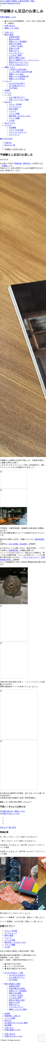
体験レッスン (9, 67)
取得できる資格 (15, 44)
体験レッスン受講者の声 (19, 76)
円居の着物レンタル (8, 17)
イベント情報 (14, 114)
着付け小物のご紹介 (17, 58)
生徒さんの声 (14, 48)
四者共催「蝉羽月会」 (23, 163)
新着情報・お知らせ (12, 1016)
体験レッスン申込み (17, 79)
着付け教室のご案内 (12, 984)
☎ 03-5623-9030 (6, 139)
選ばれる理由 (14, 39)
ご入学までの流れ (16, 46)
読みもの (8, 102)
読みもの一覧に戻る (8, 827)
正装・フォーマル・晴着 (19, 100)
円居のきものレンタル (13, 1036)
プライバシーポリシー (18, 132)
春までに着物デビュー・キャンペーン (24, 60)
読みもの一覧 (9, 145)
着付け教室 (8, 34)
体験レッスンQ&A (16, 74)
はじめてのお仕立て (17, 83)
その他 (11, 121)
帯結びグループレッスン (19, 62)
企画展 (7, 90)
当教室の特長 (14, 37)
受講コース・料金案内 (18, 41)
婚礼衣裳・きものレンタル (19, 116)
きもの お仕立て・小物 (13, 973)
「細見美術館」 (39, 539)
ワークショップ (15, 107)
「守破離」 (4, 166)
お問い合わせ (9, 26)
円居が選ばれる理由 (17, 988)
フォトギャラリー (16, 53)
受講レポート (14, 51)
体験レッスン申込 (11, 28)
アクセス (8, 125)
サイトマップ (14, 134)
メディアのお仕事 (16, 130)
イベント (8, 93)
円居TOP (8, 143)
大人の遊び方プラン (17, 86)
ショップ (8, 81)
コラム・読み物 (15, 104)
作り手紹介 (13, 88)
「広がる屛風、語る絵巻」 (18, 544)
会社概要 (12, 127)
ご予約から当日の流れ (18, 69)
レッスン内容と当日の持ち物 (20, 72)
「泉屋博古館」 (13, 550)
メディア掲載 (14, 118)
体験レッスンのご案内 (18, 1009)
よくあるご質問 (15, 55)
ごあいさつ (8, 32)
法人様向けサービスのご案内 (16, 1023)
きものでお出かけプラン (19, 65)
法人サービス (9, 123)
